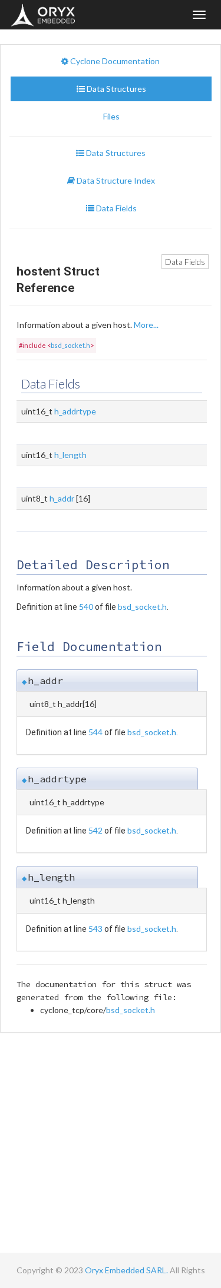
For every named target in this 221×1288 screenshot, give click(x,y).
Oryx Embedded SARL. (126, 1270)
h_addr (62, 498)
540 (86, 607)
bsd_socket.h (70, 345)
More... (146, 325)
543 (95, 929)
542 (95, 830)
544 (95, 732)
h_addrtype (75, 411)
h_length (70, 455)
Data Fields (185, 262)
